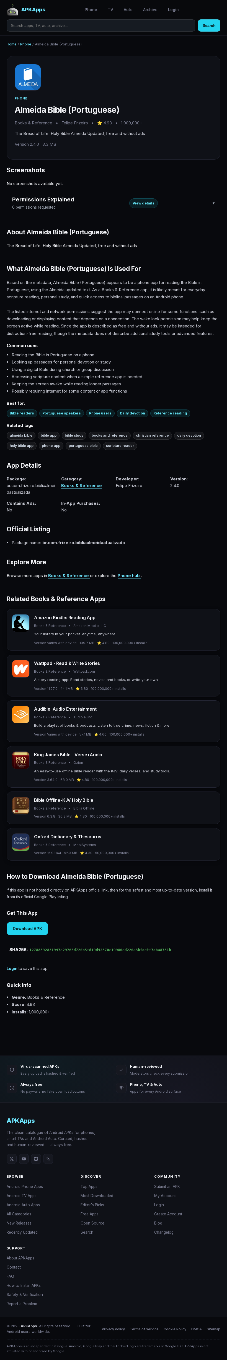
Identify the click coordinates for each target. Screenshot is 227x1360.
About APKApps (20, 1258)
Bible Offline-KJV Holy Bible (63, 800)
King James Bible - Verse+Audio (68, 754)
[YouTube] (24, 1159)
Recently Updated (22, 1232)
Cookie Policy (175, 1329)
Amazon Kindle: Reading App (65, 617)
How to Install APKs (24, 1285)
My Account (165, 1195)
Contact (14, 1267)
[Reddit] (36, 1159)
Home (12, 44)
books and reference (110, 435)
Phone (91, 9)
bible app (48, 435)
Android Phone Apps (25, 1186)
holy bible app (21, 446)
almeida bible (21, 435)
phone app (51, 446)
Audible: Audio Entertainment (65, 709)
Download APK (27, 928)
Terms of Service (144, 1329)
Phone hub (129, 575)
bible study (74, 435)
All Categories (19, 1214)
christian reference (152, 435)
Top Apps (89, 1186)
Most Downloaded (97, 1195)
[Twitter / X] (12, 1159)
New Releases (19, 1223)
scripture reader (120, 446)
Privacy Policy (113, 1329)
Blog (158, 1223)
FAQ (10, 1276)
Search (209, 25)
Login (173, 9)
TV (110, 9)
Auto (128, 9)
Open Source (92, 1223)
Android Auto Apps (23, 1205)
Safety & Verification (25, 1294)
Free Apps (90, 1214)
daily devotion (189, 435)
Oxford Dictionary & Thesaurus (67, 836)
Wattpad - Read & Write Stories (67, 663)
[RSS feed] (48, 1159)
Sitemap (213, 1329)
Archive (150, 9)
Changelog (164, 1232)
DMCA (196, 1329)
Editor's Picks (92, 1205)
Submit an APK (167, 1186)
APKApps (21, 1120)
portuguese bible (83, 446)
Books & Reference (81, 485)
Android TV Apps (22, 1195)
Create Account (168, 1214)
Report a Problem (22, 1304)
